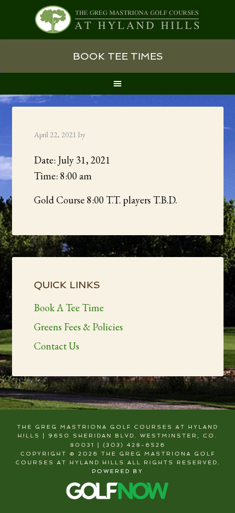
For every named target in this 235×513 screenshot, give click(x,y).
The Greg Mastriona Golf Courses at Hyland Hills (118, 19)
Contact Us (56, 346)
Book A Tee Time (69, 307)
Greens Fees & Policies (78, 326)
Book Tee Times (118, 56)
